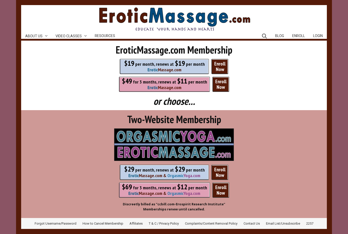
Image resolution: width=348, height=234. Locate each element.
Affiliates (136, 223)
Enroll (298, 36)
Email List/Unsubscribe (283, 223)
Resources (105, 36)
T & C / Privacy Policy (164, 223)
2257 (309, 223)
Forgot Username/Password (55, 223)
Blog (279, 36)
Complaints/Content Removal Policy (211, 223)
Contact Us (252, 223)
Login (318, 36)
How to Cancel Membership (103, 223)
